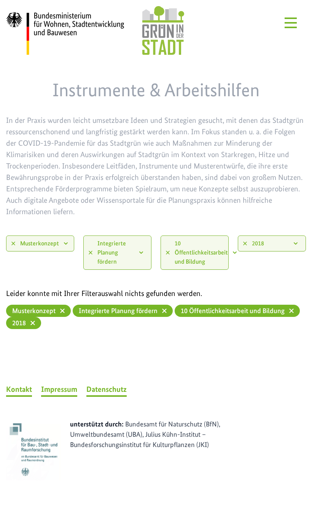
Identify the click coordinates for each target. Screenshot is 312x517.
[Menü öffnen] (291, 23)
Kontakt (19, 389)
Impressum (59, 389)
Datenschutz (106, 389)
